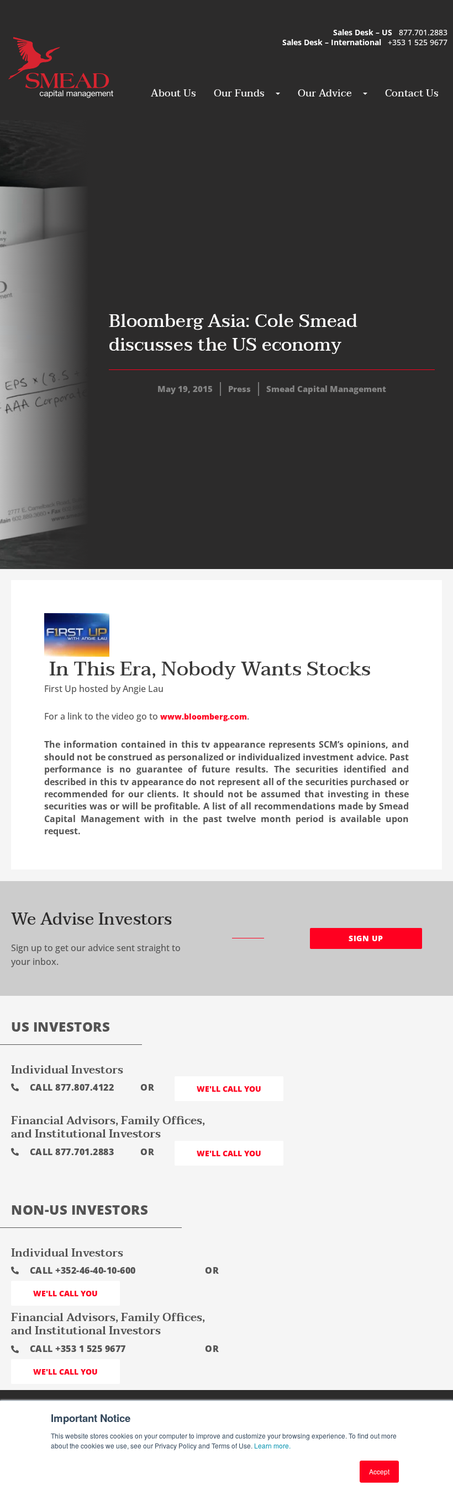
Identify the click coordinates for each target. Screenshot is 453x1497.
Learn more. (272, 1445)
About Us (173, 93)
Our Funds (239, 93)
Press (239, 388)
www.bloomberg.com (203, 716)
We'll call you (229, 1088)
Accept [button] (379, 1471)
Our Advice (325, 93)
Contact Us (412, 93)
